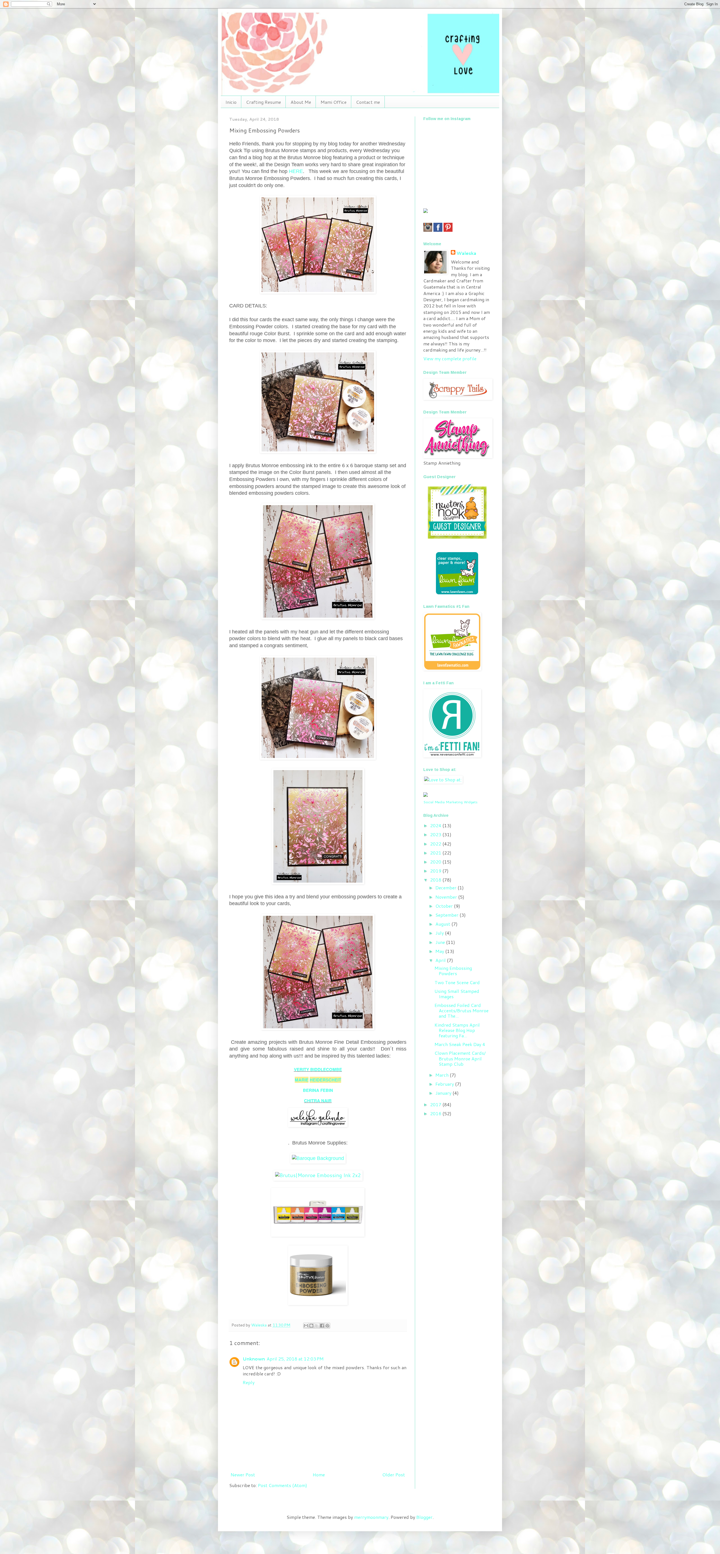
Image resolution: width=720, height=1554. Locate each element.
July (440, 933)
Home (319, 1474)
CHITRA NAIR (318, 1101)
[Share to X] (317, 1325)
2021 (436, 852)
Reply (249, 1382)
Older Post (393, 1474)
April (441, 960)
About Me (301, 102)
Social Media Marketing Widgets (450, 801)
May (440, 951)
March (442, 1075)
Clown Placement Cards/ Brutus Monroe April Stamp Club (460, 1058)
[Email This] (306, 1325)
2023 (436, 834)
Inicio (231, 102)
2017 (436, 1104)
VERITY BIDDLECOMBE (318, 1069)
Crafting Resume (263, 102)
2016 (436, 1113)
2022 (436, 843)
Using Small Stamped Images (457, 994)
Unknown (254, 1358)
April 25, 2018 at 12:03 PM (295, 1358)
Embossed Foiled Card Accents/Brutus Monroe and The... (462, 1010)
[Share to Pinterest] (327, 1325)
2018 (436, 879)
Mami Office (333, 102)
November (446, 897)
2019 (436, 870)
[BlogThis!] (311, 1325)
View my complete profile (449, 358)
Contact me (368, 102)
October (444, 906)
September (447, 915)
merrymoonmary (371, 1517)
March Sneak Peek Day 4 (460, 1044)
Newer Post (243, 1474)
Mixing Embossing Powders (453, 971)
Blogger (424, 1517)
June (440, 942)
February (445, 1084)
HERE (296, 171)
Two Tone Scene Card (457, 982)
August (443, 924)
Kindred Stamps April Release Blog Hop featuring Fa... (457, 1030)
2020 (436, 861)
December (446, 887)
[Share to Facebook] (322, 1325)
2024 (436, 825)
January (444, 1093)
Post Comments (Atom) (282, 1485)
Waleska (466, 253)
